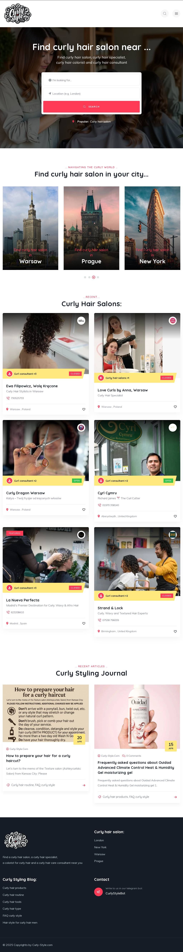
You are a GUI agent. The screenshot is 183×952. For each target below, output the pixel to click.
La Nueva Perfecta (22, 600)
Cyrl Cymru (107, 493)
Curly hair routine (22, 785)
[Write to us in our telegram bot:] (98, 892)
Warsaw (15, 409)
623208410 (17, 612)
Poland (26, 409)
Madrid (14, 623)
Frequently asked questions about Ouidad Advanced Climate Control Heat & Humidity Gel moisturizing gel (136, 767)
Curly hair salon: (109, 831)
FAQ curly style (45, 785)
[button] (85, 277)
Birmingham (108, 631)
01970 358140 (110, 505)
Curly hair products (115, 797)
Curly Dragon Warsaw (25, 493)
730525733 (17, 398)
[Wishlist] (83, 409)
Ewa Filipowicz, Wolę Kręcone (32, 386)
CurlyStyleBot (115, 893)
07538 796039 (110, 620)
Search (93, 106)
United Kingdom (127, 516)
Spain (23, 623)
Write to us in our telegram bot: (124, 888)
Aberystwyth (108, 516)
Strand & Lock (110, 608)
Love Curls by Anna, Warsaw (123, 390)
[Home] (18, 13)
